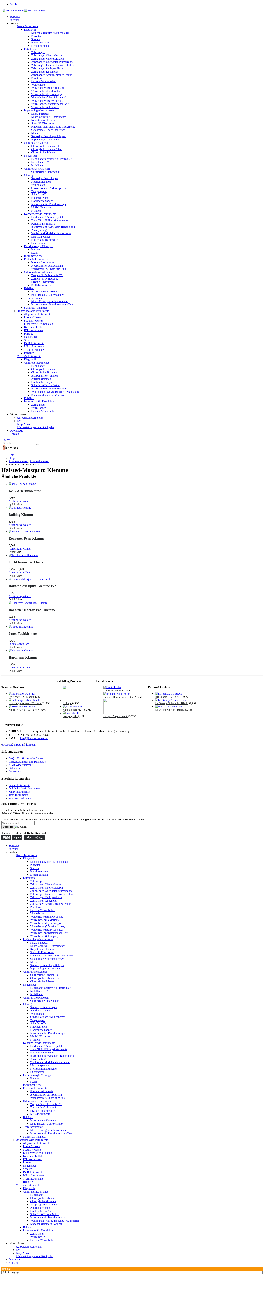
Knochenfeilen (39, 197)
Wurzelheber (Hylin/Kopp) (46, 94)
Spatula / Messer (33, 320)
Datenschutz (16, 768)
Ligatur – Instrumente (43, 281)
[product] (136, 484)
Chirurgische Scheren (36, 142)
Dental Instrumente (27, 26)
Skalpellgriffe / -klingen (44, 178)
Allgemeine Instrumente (37, 314)
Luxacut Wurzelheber (43, 81)
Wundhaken (38, 184)
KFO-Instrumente (41, 285)
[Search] (37, 444)
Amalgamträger (40, 230)
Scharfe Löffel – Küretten (45, 385)
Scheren (28, 340)
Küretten (36, 249)
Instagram (19, 744)
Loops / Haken (32, 317)
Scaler (34, 252)
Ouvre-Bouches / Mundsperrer (48, 188)
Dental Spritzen (40, 45)
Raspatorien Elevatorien (44, 120)
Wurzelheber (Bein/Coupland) (48, 87)
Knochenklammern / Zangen (47, 394)
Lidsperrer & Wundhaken (38, 323)
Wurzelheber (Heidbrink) (45, 91)
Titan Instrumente (34, 297)
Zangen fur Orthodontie (44, 278)
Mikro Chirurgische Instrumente (49, 301)
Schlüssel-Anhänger (35, 307)
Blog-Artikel (24, 424)
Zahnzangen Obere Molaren (47, 55)
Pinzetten (36, 36)
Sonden (35, 39)
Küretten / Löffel (33, 327)
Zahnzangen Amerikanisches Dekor (51, 74)
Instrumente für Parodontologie (48, 204)
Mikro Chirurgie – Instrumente (48, 116)
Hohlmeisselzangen (42, 200)
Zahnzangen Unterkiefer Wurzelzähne (52, 65)
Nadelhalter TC (40, 162)
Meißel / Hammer (41, 207)
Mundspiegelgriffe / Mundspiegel (50, 32)
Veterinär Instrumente (29, 356)
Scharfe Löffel (39, 194)
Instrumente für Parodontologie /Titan (52, 304)
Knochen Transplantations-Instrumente (53, 126)
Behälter (29, 288)
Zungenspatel (39, 191)
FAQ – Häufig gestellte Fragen (26, 758)
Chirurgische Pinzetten (37, 168)
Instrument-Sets (33, 255)
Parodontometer (40, 42)
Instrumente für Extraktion (39, 401)
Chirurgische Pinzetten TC (46, 171)
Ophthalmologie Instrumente (33, 310)
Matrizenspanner (40, 236)
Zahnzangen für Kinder (44, 71)
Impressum (15, 771)
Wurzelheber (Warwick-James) (48, 97)
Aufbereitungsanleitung (30, 417)
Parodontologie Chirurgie (38, 246)
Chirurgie (29, 175)
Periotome (37, 78)
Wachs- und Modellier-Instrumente (51, 233)
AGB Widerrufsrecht (20, 764)
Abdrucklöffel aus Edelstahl (47, 265)
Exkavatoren (38, 243)
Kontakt (14, 433)
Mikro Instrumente (34, 346)
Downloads (16, 430)
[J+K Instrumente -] (24, 10)
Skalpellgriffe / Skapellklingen (48, 136)
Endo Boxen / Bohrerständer (47, 294)
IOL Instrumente (33, 330)
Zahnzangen (38, 52)
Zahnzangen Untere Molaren (47, 58)
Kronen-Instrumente (42, 262)
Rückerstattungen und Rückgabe (35, 427)
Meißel (35, 133)
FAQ (20, 420)
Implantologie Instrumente (39, 110)
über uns (14, 19)
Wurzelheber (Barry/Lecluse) (47, 100)
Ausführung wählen (20, 500)
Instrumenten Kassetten (44, 291)
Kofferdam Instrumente (44, 239)
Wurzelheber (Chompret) (45, 107)
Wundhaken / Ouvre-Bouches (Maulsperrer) (56, 391)
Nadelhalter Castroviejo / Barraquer (51, 158)
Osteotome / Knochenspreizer (48, 129)
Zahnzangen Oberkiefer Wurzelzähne (52, 61)
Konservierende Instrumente (40, 213)
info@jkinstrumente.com (34, 738)
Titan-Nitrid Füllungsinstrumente (49, 220)
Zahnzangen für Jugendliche (47, 68)
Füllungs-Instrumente (43, 223)
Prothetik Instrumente (36, 259)
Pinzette (28, 333)
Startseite (15, 16)
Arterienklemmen (41, 181)
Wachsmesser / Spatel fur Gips (48, 268)
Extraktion (30, 48)
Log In (13, 4)
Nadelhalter (30, 155)
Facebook (7, 744)
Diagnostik (30, 29)
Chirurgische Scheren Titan (46, 149)
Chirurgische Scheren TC (45, 145)
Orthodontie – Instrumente (39, 272)
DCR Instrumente (34, 343)
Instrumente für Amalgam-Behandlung (53, 226)
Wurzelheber (38, 84)
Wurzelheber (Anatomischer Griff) (50, 103)
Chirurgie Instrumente (36, 362)
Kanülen (36, 210)
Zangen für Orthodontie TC (47, 275)
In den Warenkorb (19, 643)
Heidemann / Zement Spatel (47, 217)
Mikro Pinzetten (40, 113)
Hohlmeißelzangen (42, 382)
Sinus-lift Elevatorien (43, 123)
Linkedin (31, 744)
